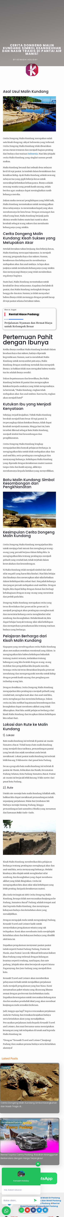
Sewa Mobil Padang (47, 1206)
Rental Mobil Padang (12, 1122)
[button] (45, 1210)
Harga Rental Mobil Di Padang (44, 1197)
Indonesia (33, 154)
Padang (5, 1067)
